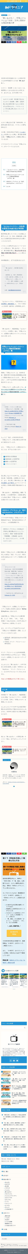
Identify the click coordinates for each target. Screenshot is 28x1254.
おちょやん (8, 1199)
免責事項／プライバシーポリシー (10, 1250)
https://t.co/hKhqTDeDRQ (12, 584)
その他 (5, 1229)
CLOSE (14, 165)
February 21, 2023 (10, 595)
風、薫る (5, 1171)
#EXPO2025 (18, 586)
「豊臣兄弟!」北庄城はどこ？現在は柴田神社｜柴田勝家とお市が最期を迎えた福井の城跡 (14, 1116)
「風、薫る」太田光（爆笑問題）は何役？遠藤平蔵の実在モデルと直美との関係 (14, 1124)
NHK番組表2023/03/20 (14, 290)
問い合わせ (22, 1250)
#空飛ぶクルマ (10, 586)
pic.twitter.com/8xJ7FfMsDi (12, 419)
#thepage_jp (12, 417)
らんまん (7, 1190)
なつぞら (7, 1205)
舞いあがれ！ (4, 15)
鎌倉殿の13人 (8, 1223)
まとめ (8, 186)
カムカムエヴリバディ (11, 1195)
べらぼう (7, 1217)
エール (7, 1201)
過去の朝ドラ (7, 1179)
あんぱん (7, 1182)
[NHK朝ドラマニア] (14, 11)
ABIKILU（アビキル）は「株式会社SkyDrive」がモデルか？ (15, 182)
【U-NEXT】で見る (14, 933)
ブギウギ (7, 1188)
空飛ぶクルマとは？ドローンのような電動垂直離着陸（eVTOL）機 (15, 176)
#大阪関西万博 (18, 413)
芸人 (12, 1161)
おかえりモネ (8, 1197)
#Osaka (11, 413)
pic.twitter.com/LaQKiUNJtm (13, 588)
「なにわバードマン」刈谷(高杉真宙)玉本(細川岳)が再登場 (15, 170)
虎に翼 (7, 1186)
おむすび (7, 1184)
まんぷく (7, 1207)
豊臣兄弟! (7, 1216)
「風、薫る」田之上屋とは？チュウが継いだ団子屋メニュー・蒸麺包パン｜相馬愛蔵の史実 (14, 1146)
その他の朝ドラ (9, 1209)
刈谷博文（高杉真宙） (8, 304)
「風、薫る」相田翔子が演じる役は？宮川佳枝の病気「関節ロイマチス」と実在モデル (14, 1130)
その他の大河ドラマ (10, 1225)
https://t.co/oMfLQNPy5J (12, 411)
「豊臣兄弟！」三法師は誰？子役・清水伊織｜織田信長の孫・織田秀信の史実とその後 (14, 1139)
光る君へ (7, 1219)
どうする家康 (8, 1221)
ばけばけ (5, 1175)
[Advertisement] (14, 60)
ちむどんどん (8, 1193)
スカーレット (8, 1203)
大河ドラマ (6, 1213)
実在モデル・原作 (6, 1161)
